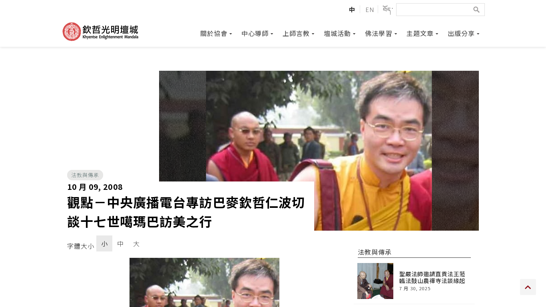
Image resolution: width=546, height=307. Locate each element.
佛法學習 (378, 33)
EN (370, 9)
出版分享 (461, 33)
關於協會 (213, 33)
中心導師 (255, 33)
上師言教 (296, 33)
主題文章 (420, 33)
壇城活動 (337, 33)
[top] (528, 287)
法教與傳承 (85, 175)
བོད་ (388, 9)
